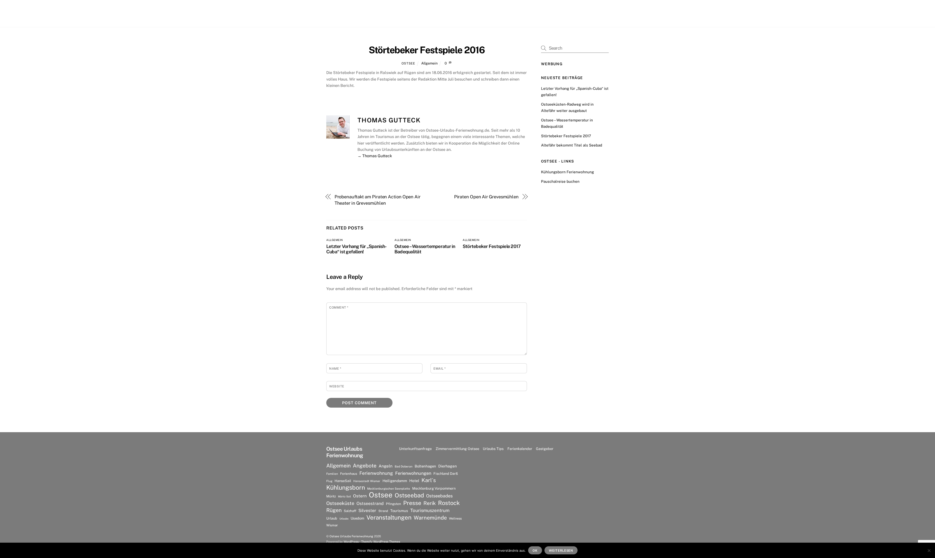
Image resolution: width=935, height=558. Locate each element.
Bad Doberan (403, 466)
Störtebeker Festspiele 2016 (427, 50)
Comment (338, 307)
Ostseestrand (370, 503)
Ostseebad (409, 495)
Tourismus (399, 511)
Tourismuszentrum (429, 510)
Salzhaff (350, 511)
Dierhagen (447, 466)
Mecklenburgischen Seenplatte (388, 488)
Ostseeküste (340, 503)
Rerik (429, 503)
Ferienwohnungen (413, 473)
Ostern (360, 496)
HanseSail (343, 481)
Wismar (332, 525)
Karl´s (428, 480)
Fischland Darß (445, 473)
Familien (332, 474)
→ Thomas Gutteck (374, 156)
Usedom (357, 518)
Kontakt (527, 13)
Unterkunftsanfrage (415, 449)
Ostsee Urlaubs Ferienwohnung (351, 536)
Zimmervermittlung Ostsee (457, 449)
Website (336, 386)
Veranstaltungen (388, 517)
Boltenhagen (425, 466)
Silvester (367, 510)
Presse (412, 503)
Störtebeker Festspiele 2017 (492, 246)
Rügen (334, 510)
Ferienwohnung (376, 473)
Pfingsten (393, 504)
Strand (383, 511)
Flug (329, 481)
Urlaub (331, 518)
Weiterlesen (561, 550)
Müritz (331, 496)
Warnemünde (430, 517)
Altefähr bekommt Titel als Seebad (571, 145)
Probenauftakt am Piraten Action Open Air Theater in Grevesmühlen (378, 200)
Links (544, 13)
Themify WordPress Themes (380, 541)
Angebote (364, 466)
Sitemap (588, 13)
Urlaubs (343, 518)
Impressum (565, 13)
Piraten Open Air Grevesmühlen (486, 196)
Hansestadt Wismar (366, 481)
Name (335, 368)
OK (535, 550)
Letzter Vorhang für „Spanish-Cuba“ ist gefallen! (356, 249)
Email (439, 368)
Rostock (449, 503)
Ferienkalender (519, 449)
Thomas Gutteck (389, 120)
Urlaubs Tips (493, 449)
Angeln (386, 466)
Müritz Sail (344, 496)
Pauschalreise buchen (560, 181)
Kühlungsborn (345, 488)
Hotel (414, 480)
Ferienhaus (348, 474)
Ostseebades (439, 495)
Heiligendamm (395, 481)
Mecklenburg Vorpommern (434, 488)
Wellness (455, 518)
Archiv (508, 13)
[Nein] (928, 550)
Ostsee (408, 63)
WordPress (351, 541)
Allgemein (429, 63)
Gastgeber (544, 449)
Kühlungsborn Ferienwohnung (567, 172)
